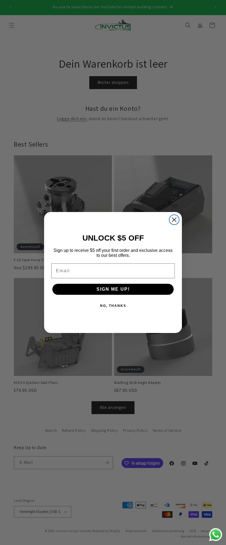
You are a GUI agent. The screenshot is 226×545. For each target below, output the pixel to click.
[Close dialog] (174, 220)
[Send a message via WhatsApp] (215, 534)
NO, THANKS (113, 306)
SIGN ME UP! (113, 289)
